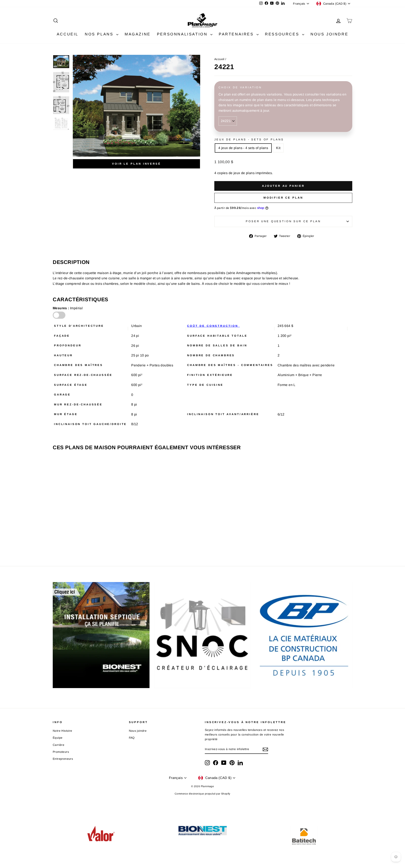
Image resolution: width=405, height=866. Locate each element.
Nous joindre (138, 730)
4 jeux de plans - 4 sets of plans (243, 148)
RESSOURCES (283, 34)
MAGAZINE (138, 34)
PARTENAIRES (237, 34)
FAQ (132, 737)
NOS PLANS (100, 34)
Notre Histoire (62, 730)
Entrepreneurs (63, 758)
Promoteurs (61, 751)
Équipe (57, 737)
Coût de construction (213, 325)
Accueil (219, 59)
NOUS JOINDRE (329, 34)
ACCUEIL (67, 34)
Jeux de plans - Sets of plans (249, 139)
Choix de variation (240, 87)
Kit (278, 148)
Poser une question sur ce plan (283, 221)
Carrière (58, 744)
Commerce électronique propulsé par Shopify (202, 793)
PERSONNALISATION (183, 34)
